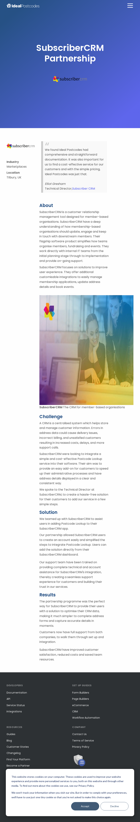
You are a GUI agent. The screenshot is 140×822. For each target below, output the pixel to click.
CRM (75, 711)
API (8, 699)
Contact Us (79, 734)
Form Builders (80, 692)
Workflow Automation (86, 718)
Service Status (16, 705)
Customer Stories (18, 747)
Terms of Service (83, 740)
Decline (114, 806)
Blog (9, 740)
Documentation (17, 692)
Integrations (14, 711)
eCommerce (80, 705)
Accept (85, 806)
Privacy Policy (80, 747)
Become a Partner (18, 765)
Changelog (14, 753)
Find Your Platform (18, 759)
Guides (11, 734)
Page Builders (80, 699)
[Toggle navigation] (130, 5)
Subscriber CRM (83, 188)
